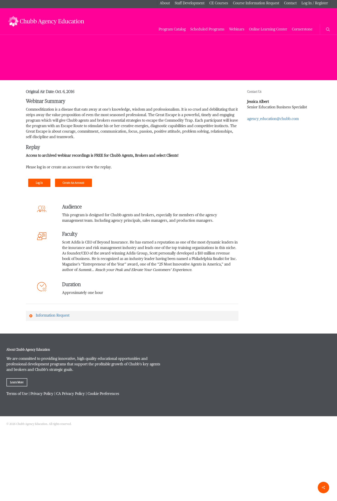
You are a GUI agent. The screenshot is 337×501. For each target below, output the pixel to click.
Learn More (17, 382)
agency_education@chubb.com (273, 119)
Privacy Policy (41, 394)
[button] (39, 183)
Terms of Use (17, 394)
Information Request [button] (52, 316)
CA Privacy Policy (70, 394)
